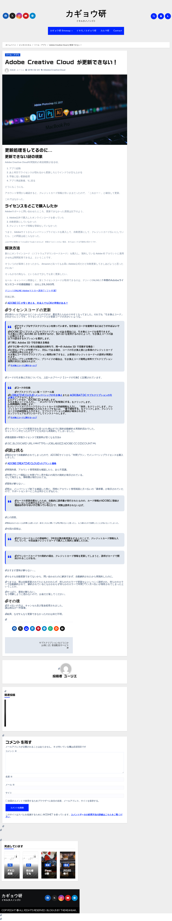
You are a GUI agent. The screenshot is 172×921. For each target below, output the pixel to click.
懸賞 (48, 865)
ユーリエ (20, 70)
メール (10, 785)
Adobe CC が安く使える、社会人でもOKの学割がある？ (38, 303)
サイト (9, 793)
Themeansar (68, 910)
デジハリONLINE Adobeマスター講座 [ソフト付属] (30, 290)
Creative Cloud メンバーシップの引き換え (37, 395)
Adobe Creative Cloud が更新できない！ (61, 62)
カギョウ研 (86, 14)
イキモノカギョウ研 (86, 31)
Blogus (51, 910)
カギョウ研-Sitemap (60, 31)
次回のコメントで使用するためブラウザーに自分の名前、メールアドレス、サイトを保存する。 (54, 801)
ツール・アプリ (12, 55)
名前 (9, 777)
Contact (117, 31)
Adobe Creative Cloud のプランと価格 (32, 463)
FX (10, 865)
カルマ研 (105, 31)
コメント (11, 751)
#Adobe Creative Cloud (54, 70)
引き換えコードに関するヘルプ (23, 365)
